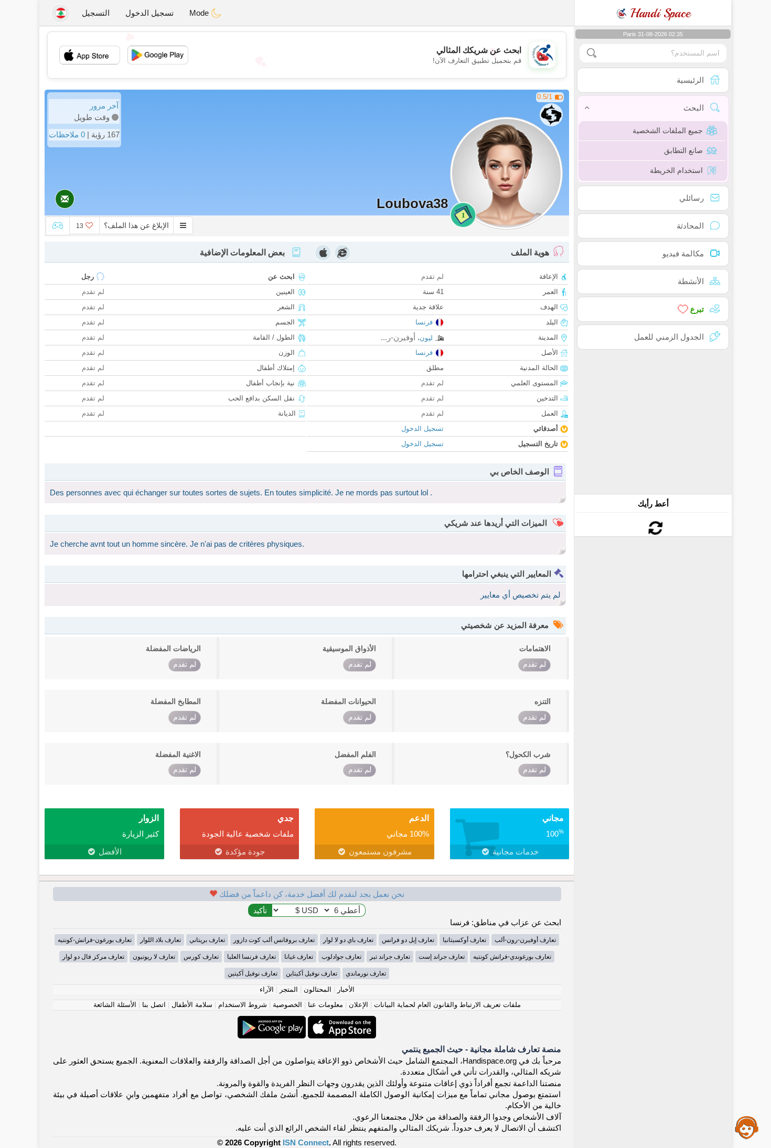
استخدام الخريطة (676, 170)
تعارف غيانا (298, 956)
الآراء (267, 989)
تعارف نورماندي (366, 973)
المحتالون (317, 989)
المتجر (289, 989)
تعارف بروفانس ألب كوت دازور (274, 940)
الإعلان (358, 1005)
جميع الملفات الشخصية (668, 130)
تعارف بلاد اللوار (160, 940)
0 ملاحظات (67, 134)
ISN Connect (306, 1142)
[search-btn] (592, 53)
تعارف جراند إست (442, 956)
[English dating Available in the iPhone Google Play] (272, 1021)
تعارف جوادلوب (341, 956)
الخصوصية (287, 1005)
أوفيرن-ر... (398, 337)
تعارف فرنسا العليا (251, 956)
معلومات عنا (325, 1005)
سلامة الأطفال (192, 1005)
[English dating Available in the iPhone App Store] (341, 1021)
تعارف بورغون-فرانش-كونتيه (95, 940)
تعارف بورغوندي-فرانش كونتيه (512, 956)
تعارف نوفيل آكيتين (252, 973)
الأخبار (346, 989)
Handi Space (658, 13)
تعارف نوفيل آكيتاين (311, 973)
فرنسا (424, 322)
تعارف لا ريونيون (154, 956)
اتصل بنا (154, 1005)
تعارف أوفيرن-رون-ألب (525, 940)
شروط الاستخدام (242, 1005)
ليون (426, 338)
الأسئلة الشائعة (114, 1005)
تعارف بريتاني (207, 940)
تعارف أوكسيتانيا (464, 940)
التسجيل (96, 12)
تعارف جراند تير (390, 956)
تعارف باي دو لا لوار (348, 940)
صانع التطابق (683, 150)
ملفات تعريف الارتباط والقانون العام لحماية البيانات (447, 1005)
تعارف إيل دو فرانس (408, 940)
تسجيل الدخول (149, 12)
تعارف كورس (201, 956)
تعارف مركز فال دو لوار (93, 956)
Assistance (747, 1127)
